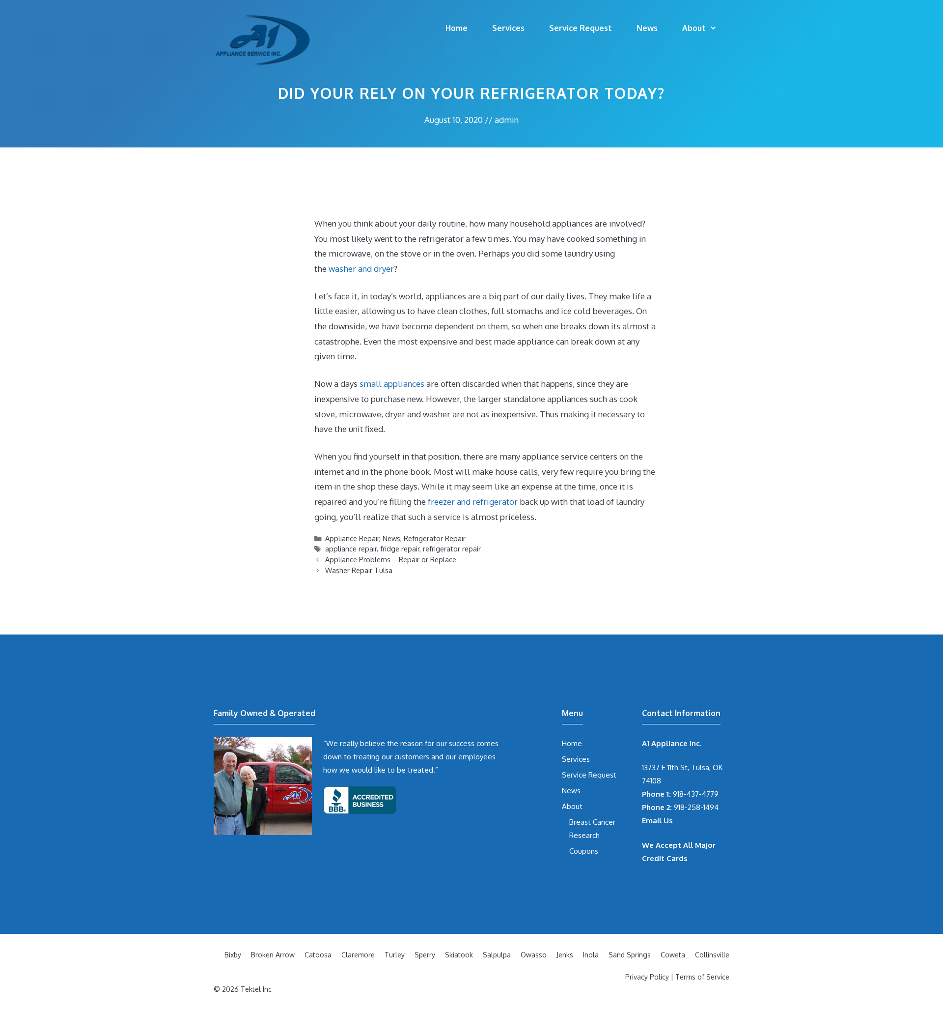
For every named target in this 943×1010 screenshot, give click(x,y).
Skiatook (459, 955)
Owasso (534, 955)
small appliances (392, 383)
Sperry (425, 955)
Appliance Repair (352, 538)
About (694, 28)
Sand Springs (630, 955)
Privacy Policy (647, 977)
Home (456, 28)
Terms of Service (702, 977)
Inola (591, 955)
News (647, 28)
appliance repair (351, 548)
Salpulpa (497, 955)
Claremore (358, 955)
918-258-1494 (680, 807)
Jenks (564, 955)
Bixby (232, 955)
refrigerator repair (452, 548)
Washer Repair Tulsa (358, 570)
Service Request (580, 28)
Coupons (583, 851)
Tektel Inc (256, 989)
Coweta (673, 955)
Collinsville (712, 955)
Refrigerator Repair (435, 538)
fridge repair (399, 548)
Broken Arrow (273, 955)
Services (508, 28)
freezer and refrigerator (474, 501)
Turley (395, 955)
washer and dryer (361, 268)
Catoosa (318, 955)
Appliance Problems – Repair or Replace (390, 559)
